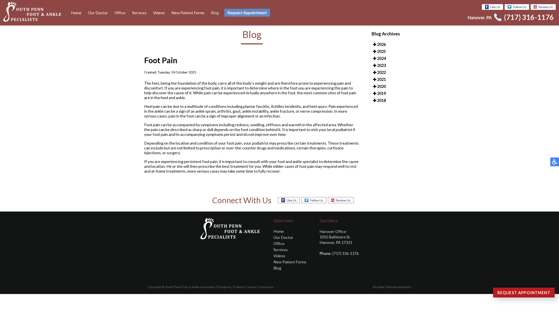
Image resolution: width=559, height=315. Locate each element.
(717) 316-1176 (529, 17)
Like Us (495, 7)
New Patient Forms (187, 12)
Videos (159, 12)
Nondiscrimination (399, 287)
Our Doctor (98, 12)
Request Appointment (247, 12)
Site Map (379, 287)
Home (76, 12)
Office (120, 12)
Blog (215, 12)
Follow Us (519, 7)
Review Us (545, 7)
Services (139, 12)
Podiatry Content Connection (253, 287)
